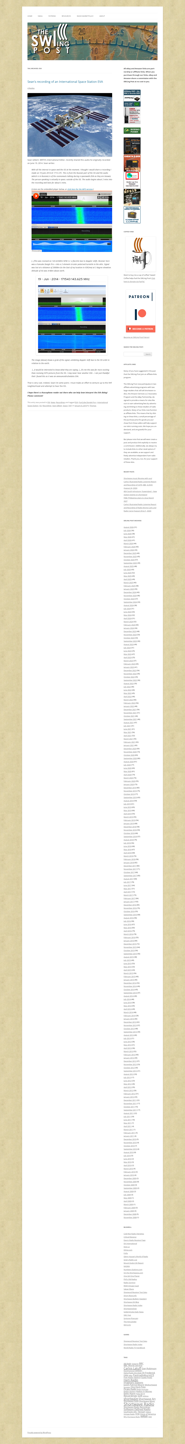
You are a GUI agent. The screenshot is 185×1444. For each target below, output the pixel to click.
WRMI (144, 1416)
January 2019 (129, 823)
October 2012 (129, 1067)
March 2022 (128, 700)
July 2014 (127, 999)
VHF (70, 405)
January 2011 (129, 1136)
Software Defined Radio (137, 1409)
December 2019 (130, 787)
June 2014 (127, 1002)
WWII (150, 1417)
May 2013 (127, 1045)
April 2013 (128, 1048)
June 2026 (127, 533)
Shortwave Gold (131, 1401)
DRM (126, 1375)
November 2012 (130, 1064)
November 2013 (130, 1025)
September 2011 (130, 1110)
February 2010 (129, 1172)
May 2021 (127, 732)
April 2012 (128, 1087)
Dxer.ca (127, 1247)
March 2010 (128, 1168)
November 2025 (130, 556)
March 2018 (128, 856)
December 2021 (130, 709)
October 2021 (129, 716)
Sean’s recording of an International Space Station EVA (65, 81)
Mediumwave (151, 1384)
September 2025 (130, 563)
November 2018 (130, 830)
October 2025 (129, 560)
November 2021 (130, 713)
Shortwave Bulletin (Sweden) (135, 1299)
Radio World (140, 1394)
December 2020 (130, 748)
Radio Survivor (129, 1282)
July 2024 (127, 608)
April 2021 (128, 735)
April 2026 (128, 540)
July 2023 (127, 647)
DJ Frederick (148, 1372)
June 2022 (127, 690)
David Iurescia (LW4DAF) (133, 1371)
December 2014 (130, 983)
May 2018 (127, 849)
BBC (141, 1363)
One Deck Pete (138, 1387)
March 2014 (128, 1012)
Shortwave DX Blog (131, 1302)
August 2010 (129, 1152)
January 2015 (129, 980)
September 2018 (130, 836)
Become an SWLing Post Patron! (136, 337)
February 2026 (129, 547)
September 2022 (130, 680)
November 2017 (130, 869)
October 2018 (129, 833)
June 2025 (127, 573)
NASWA (127, 1266)
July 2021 (127, 726)
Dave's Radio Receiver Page (134, 1240)
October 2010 (129, 1146)
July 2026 (127, 530)
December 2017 (130, 866)
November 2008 (130, 1217)
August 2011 (129, 1113)
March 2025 (128, 582)
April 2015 (128, 970)
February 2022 (129, 703)
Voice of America (148, 1414)
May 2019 (127, 810)
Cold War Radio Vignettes (134, 1234)
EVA (76, 402)
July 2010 (127, 1155)
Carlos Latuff (132, 1368)
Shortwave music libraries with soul (138, 478)
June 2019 (127, 807)
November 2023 (130, 634)
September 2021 (130, 719)
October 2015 (129, 950)
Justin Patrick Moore (134, 1384)
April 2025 (128, 579)
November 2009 (130, 1181)
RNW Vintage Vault (131, 1286)
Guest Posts (146, 1377)
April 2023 (128, 657)
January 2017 (129, 901)
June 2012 (127, 1080)
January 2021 (129, 745)
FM (48, 402)
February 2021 (129, 742)
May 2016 (127, 927)
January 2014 (129, 1019)
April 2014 (128, 1009)
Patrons (52, 16)
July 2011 (127, 1116)
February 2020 (129, 781)
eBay (131, 1375)
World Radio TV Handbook (134, 1347)
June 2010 (127, 1159)
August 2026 (129, 527)
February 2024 (129, 625)
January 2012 (129, 1097)
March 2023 (128, 660)
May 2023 (127, 654)
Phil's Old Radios (130, 1279)
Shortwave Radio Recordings (137, 1407)
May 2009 (127, 1198)
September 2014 (130, 993)
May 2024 (127, 615)
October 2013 (129, 1028)
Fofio (126, 1253)
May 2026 (127, 537)
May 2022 (127, 693)
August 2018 (129, 840)
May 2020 (127, 771)
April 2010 (128, 1165)
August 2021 (129, 722)
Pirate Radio (130, 1389)
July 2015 (127, 960)
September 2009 (130, 1188)
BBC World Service (133, 1365)
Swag (40, 16)
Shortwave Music (147, 1401)
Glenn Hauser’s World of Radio (136, 1256)
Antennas (135, 1364)
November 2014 (130, 986)
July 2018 (127, 843)
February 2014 (129, 1015)
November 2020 (130, 752)
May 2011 (127, 1123)
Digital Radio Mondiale (133, 1373)
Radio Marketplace (85, 16)
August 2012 (129, 1074)
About (102, 16)
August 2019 (129, 800)
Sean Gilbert (57, 405)
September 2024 (130, 602)
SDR (140, 1395)
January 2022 (129, 706)
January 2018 (129, 862)
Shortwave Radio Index (133, 1305)
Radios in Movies (144, 1391)
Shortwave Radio (139, 1404)
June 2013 (127, 1041)
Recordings (60, 402)
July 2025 (127, 569)
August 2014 (129, 996)
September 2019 (130, 797)
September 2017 (130, 875)
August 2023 (129, 644)
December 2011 (130, 1100)
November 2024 (130, 595)
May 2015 (127, 967)
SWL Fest (127, 1315)
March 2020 (128, 778)
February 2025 (129, 586)
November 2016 (130, 908)
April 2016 (128, 931)
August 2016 (129, 918)
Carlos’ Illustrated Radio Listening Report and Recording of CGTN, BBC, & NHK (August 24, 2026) (140, 484)
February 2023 (129, 664)
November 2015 (130, 947)
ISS (40, 405)
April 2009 (128, 1201)
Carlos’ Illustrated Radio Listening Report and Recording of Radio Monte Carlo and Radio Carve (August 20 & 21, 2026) (140, 507)
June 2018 (127, 846)
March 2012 (128, 1090)
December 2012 (130, 1061)
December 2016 (130, 905)
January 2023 (129, 667)
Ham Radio (131, 1380)
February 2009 (129, 1207)
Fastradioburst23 (143, 1375)
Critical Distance (130, 1237)
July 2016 (127, 921)
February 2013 (129, 1054)
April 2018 (128, 853)
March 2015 (128, 973)
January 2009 (129, 1211)
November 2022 (130, 673)
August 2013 (129, 1035)
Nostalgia (127, 1387)
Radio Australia (142, 1389)
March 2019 (128, 817)
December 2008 (130, 1214)
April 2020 (128, 774)
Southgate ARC (130, 1411)
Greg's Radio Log (130, 1260)
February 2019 (129, 820)
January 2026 (129, 550)
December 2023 (130, 631)
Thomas (93, 405)
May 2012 (127, 1084)
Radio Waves (130, 1393)
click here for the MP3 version (80, 189)
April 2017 (128, 892)
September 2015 (130, 953)
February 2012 (129, 1093)
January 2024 (129, 628)
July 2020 (127, 765)
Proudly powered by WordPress (39, 1432)
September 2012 (130, 1071)
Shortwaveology (130, 1308)
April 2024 (128, 618)
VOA (137, 1414)
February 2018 (129, 859)
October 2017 (129, 872)
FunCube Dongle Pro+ (87, 402)
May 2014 (127, 1006)
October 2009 (129, 1185)
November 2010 (130, 1142)
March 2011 (128, 1129)
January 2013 (129, 1058)
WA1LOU (127, 1325)
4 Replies (31, 88)
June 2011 (127, 1120)
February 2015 (129, 976)
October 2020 (129, 755)
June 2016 (127, 924)
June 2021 (127, 729)
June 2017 (127, 885)
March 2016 (128, 934)
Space (65, 405)
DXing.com (128, 1250)
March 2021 (128, 739)
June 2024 (127, 612)
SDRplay (146, 1396)
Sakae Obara (129, 1289)
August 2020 (129, 761)
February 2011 (129, 1133)
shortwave (131, 1399)
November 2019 (130, 791)
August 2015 (129, 957)
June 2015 (127, 963)
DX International (130, 1243)
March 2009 (128, 1204)
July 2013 (127, 1038)
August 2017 (129, 879)
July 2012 (127, 1077)
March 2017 (128, 895)
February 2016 (129, 937)
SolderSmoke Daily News (134, 1312)
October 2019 (129, 794)
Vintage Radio (129, 1414)
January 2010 (129, 1175)
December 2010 (130, 1139)
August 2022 (129, 683)
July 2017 (127, 882)
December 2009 (130, 1178)
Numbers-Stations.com (133, 1269)
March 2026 (128, 543)
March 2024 (128, 621)
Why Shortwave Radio (132, 1417)
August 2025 (129, 566)
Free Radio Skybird (132, 1377)
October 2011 (129, 1107)
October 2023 (129, 638)
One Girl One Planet (131, 1276)
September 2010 (130, 1149)
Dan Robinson (149, 1368)
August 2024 (129, 605)
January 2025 (129, 589)
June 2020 (127, 768)
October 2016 (129, 911)
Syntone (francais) (131, 1318)
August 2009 (129, 1191)
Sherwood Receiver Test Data (135, 1292)
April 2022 (128, 696)
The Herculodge (130, 1321)
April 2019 (128, 813)
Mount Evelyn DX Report (134, 1263)
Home (29, 16)
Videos (148, 1412)
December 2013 (130, 1022)
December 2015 (130, 944)
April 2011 (128, 1126)
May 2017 (127, 888)
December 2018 (130, 827)
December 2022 (130, 670)
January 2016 (129, 940)
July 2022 (127, 687)
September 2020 (130, 758)
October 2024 (129, 599)
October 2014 (129, 989)
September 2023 (130, 641)
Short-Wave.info (130, 1295)
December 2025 (130, 553)
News (53, 402)
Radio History (130, 1391)
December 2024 (130, 592)
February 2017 (129, 898)
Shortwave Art (147, 1399)
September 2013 (130, 1032)
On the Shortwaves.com (133, 1273)
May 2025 (127, 576)
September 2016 (130, 914)
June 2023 (127, 651)
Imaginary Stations (133, 1382)
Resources (66, 16)
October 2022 (129, 677)
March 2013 (128, 1051)
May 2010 (127, 1162)
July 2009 (127, 1194)
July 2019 (127, 804)
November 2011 (130, 1103)
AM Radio (127, 1363)
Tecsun (141, 1411)
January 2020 (129, 784)
